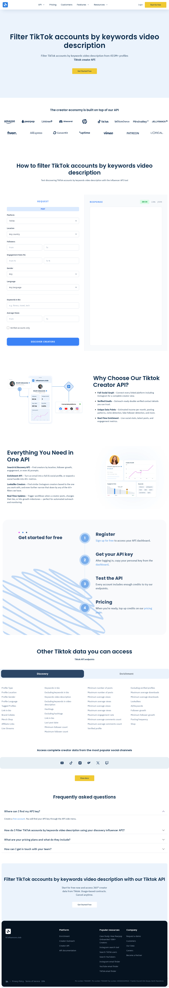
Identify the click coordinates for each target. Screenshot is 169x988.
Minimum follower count (56, 727)
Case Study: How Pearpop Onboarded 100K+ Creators (111, 939)
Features (81, 4)
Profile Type (7, 688)
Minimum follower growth (143, 715)
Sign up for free (105, 540)
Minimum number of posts (100, 688)
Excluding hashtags (54, 713)
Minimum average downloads (145, 697)
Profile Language (9, 701)
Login (140, 4)
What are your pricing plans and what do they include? (37, 839)
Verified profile (95, 728)
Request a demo (133, 936)
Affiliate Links (8, 724)
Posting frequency (139, 719)
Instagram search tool (109, 947)
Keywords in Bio (13, 300)
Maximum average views (99, 701)
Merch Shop (7, 719)
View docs (84, 778)
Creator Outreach (67, 941)
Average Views (13, 313)
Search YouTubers (107, 957)
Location (10, 228)
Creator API (64, 945)
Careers (129, 950)
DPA (43, 981)
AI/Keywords (137, 706)
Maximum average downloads (145, 692)
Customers (66, 4)
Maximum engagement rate (101, 715)
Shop (133, 724)
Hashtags (49, 709)
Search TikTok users (108, 952)
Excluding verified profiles (143, 688)
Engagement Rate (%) (16, 255)
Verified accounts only (20, 328)
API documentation (67, 950)
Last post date (51, 722)
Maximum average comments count (105, 724)
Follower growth (138, 710)
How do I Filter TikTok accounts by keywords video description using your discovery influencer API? (64, 830)
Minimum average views (99, 697)
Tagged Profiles (9, 706)
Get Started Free (84, 904)
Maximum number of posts (100, 692)
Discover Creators (43, 341)
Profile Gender (8, 697)
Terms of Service (32, 981)
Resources (99, 4)
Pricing (52, 4)
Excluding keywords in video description (58, 703)
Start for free (155, 5)
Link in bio (6, 710)
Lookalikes (136, 701)
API (40, 4)
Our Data (130, 945)
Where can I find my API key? (22, 811)
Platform (11, 215)
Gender (10, 268)
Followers (11, 241)
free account (19, 818)
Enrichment (126, 673)
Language (11, 281)
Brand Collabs (8, 715)
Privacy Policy (18, 981)
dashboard (102, 564)
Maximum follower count (56, 731)
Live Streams (8, 728)
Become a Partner (134, 955)
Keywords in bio (52, 688)
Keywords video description (58, 697)
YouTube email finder (109, 966)
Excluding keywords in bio (57, 692)
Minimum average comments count (104, 719)
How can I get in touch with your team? (27, 849)
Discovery (42, 673)
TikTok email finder (108, 971)
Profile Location (9, 692)
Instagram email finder (110, 961)
